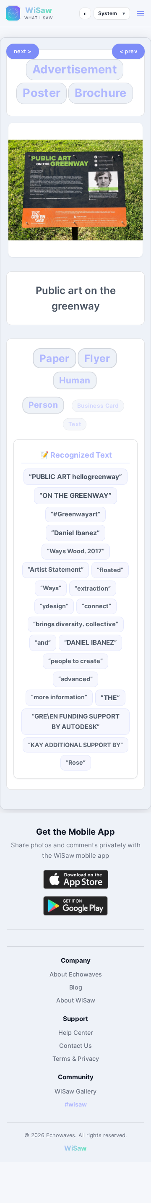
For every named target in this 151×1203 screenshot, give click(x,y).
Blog (75, 987)
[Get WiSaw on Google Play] (75, 905)
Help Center (75, 1032)
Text (74, 424)
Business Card (98, 405)
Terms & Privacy (75, 1058)
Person (43, 405)
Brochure (100, 93)
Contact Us (75, 1045)
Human (74, 380)
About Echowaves (75, 974)
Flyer (97, 358)
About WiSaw (75, 1000)
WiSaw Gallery (75, 1091)
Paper (54, 358)
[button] (140, 13)
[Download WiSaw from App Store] (75, 879)
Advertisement (74, 69)
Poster (41, 93)
